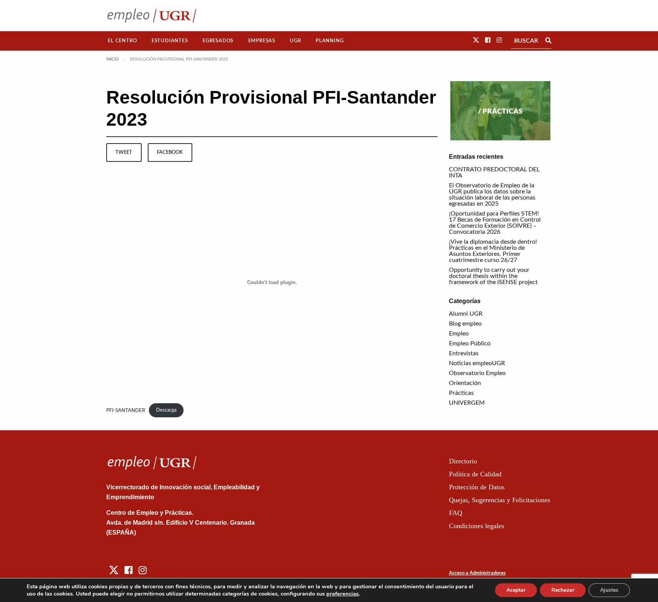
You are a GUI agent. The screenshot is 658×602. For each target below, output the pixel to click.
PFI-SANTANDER (125, 410)
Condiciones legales (476, 526)
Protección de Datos (477, 487)
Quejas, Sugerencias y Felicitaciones (499, 500)
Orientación (465, 383)
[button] (476, 40)
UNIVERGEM (467, 403)
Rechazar (562, 590)
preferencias (342, 593)
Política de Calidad (475, 474)
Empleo (459, 334)
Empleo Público (469, 343)
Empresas (261, 40)
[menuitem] (122, 41)
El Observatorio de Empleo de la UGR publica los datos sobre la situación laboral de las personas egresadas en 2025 (492, 194)
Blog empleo (465, 324)
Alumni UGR (465, 314)
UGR (295, 40)
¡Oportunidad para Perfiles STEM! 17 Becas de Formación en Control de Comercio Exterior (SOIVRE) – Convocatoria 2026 (495, 223)
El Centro (122, 40)
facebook (170, 152)
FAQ (455, 513)
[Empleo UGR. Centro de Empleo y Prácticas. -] (152, 15)
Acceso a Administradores (477, 573)
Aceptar (515, 590)
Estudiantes (170, 40)
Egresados (218, 40)
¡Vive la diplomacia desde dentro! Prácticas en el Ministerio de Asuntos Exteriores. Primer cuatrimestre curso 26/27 (493, 251)
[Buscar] (548, 40)
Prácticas (461, 393)
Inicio (112, 59)
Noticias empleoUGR (477, 363)
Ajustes (609, 590)
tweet (123, 152)
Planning (329, 40)
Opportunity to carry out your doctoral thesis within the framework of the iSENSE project (493, 276)
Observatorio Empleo (477, 373)
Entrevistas (464, 353)
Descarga (166, 410)
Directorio (463, 461)
